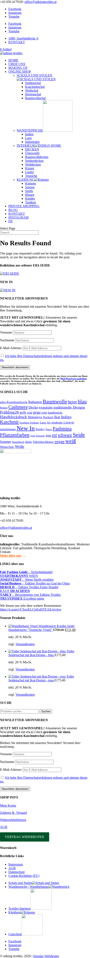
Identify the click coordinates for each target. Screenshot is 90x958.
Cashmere (18, 407)
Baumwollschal (35, 98)
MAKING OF (18, 68)
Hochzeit (48, 417)
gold (29, 412)
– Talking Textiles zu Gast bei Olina (35, 583)
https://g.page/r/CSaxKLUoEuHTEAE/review (30, 609)
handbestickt (55, 412)
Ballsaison (35, 402)
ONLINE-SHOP (19, 71)
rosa (48, 435)
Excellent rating (22, 598)
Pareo (49, 429)
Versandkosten (25, 644)
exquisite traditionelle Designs (62, 407)
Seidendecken (34, 160)
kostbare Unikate (29, 422)
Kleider (30, 198)
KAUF (15, 591)
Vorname (6, 332)
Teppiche (31, 176)
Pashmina (62, 428)
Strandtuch (18, 441)
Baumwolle (55, 401)
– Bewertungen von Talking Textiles (30, 594)
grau (37, 412)
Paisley (40, 429)
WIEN (19, 576)
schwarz (65, 435)
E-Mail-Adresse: (11, 348)
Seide (79, 435)
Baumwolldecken (36, 157)
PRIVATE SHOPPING (24, 206)
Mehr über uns (10, 555)
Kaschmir (9, 422)
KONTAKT (16, 42)
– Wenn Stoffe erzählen (27, 579)
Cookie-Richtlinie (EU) (23, 876)
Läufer (29, 172)
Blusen (29, 195)
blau (82, 401)
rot (54, 435)
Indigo (66, 417)
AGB (3, 827)
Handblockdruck (13, 417)
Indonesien (32, 142)
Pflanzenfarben (15, 435)
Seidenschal (33, 83)
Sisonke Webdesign (46, 956)
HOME (13, 60)
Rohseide (40, 436)
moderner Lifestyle (62, 422)
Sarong (30, 187)
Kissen (29, 168)
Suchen (45, 711)
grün (44, 412)
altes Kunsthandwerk (13, 402)
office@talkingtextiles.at (16, 527)
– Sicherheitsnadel (26, 572)
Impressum (15, 864)
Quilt (32, 436)
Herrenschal (33, 94)
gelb (23, 412)
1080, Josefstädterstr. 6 (23, 38)
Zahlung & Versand (13, 812)
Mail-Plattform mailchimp (73, 378)
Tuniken (30, 202)
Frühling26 (9, 412)
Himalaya (35, 417)
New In (26, 428)
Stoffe (29, 191)
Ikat (57, 417)
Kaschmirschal (35, 86)
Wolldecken (33, 164)
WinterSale (7, 447)
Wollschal (31, 90)
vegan (59, 441)
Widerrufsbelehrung (13, 820)
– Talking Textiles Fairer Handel (29, 587)
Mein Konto (8, 805)
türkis (28, 441)
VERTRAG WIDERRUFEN (24, 837)
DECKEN (32, 149)
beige (72, 401)
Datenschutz (16, 872)
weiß (70, 441)
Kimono (30, 183)
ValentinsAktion (43, 441)
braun (4, 407)
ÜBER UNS (16, 64)
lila (49, 422)
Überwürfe (32, 153)
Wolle (19, 446)
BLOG (13, 210)
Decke (33, 407)
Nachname (7, 340)
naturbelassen (8, 429)
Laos (28, 138)
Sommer (5, 441)
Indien (29, 134)
